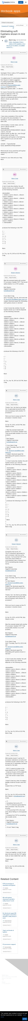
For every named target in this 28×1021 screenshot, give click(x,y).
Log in (20, 2)
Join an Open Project (7, 996)
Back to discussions (8, 22)
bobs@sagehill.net (9, 291)
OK (25, 1019)
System (6, 888)
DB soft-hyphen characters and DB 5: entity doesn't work (9, 899)
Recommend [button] (23, 52)
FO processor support (9, 944)
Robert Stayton (15, 272)
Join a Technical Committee (9, 998)
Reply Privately (9, 66)
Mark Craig (14, 62)
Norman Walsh (8, 947)
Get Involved (5, 993)
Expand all (5, 26)
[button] (3, 40)
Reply (3, 66)
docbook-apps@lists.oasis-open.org (16, 299)
